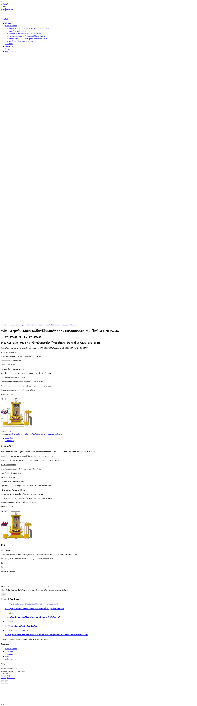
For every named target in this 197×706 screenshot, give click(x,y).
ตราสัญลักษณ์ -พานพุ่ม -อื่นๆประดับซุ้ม (23, 41)
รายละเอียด (9, 438)
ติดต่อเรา (8, 49)
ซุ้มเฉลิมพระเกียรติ (28, 325)
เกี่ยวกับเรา (9, 44)
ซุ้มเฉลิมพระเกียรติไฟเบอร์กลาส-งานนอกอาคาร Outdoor (29, 28)
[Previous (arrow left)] (1, 704)
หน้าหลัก (8, 23)
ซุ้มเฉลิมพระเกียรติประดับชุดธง (20, 31)
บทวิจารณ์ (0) (10, 441)
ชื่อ (2, 563)
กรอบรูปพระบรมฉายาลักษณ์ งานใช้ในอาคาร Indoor (27, 36)
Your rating (4, 571)
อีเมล (3, 567)
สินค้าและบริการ (11, 26)
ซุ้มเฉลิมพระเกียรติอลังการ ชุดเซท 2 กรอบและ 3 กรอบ (28, 39)
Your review (5, 586)
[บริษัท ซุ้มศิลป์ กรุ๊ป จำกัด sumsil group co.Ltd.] (4, 19)
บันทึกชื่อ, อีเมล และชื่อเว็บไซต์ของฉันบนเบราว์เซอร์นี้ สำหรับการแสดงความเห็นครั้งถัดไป (35, 590)
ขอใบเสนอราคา (11, 51)
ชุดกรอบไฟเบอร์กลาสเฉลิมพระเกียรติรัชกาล (25, 33)
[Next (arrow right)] (4, 704)
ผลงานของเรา (10, 46)
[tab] (100, 438)
